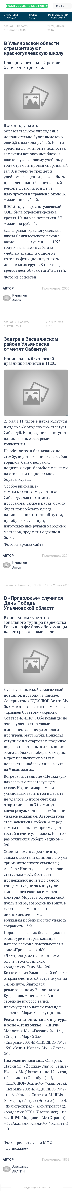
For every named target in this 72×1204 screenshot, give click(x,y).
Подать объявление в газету (27, 5)
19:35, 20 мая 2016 (57, 585)
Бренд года (33, 16)
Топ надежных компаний (58, 16)
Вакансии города (11, 16)
